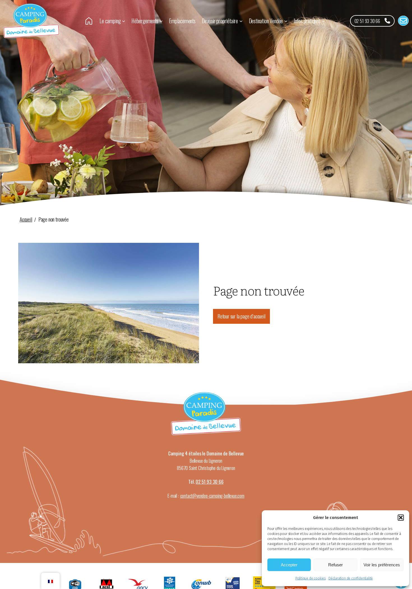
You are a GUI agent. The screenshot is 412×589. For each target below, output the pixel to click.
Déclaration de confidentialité (350, 578)
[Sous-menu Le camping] (123, 21)
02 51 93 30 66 (209, 481)
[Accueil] (88, 21)
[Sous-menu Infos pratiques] (323, 21)
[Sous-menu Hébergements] (161, 21)
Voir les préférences (382, 564)
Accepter (289, 564)
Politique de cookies (310, 578)
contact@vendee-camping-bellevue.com (212, 495)
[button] (401, 517)
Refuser (335, 564)
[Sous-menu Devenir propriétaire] (241, 21)
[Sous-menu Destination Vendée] (286, 21)
